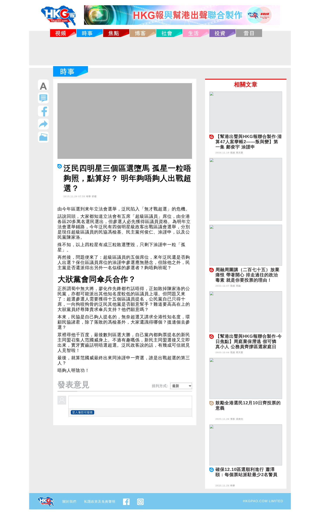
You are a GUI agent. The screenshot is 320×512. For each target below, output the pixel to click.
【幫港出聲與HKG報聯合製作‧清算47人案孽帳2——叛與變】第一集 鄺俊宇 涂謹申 (249, 141)
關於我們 (69, 501)
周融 (238, 286)
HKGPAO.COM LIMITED (263, 501)
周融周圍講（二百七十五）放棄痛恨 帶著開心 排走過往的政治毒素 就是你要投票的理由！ (248, 274)
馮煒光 (239, 419)
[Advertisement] (160, 51)
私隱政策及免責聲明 (99, 501)
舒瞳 (94, 196)
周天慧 (239, 152)
